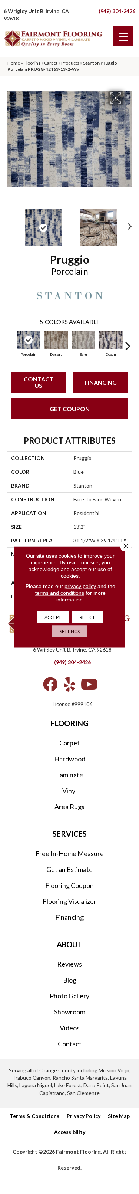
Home (13, 63)
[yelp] (69, 684)
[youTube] (89, 684)
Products (70, 63)
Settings (70, 631)
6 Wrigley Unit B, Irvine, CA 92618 (72, 649)
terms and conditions (59, 593)
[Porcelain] (28, 340)
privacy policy (80, 586)
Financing (101, 382)
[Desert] (56, 340)
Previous (11, 224)
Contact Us (38, 382)
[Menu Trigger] (123, 36)
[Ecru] (83, 340)
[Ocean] (111, 340)
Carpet (50, 63)
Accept (52, 617)
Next (128, 224)
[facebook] (50, 684)
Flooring (32, 63)
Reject (87, 617)
